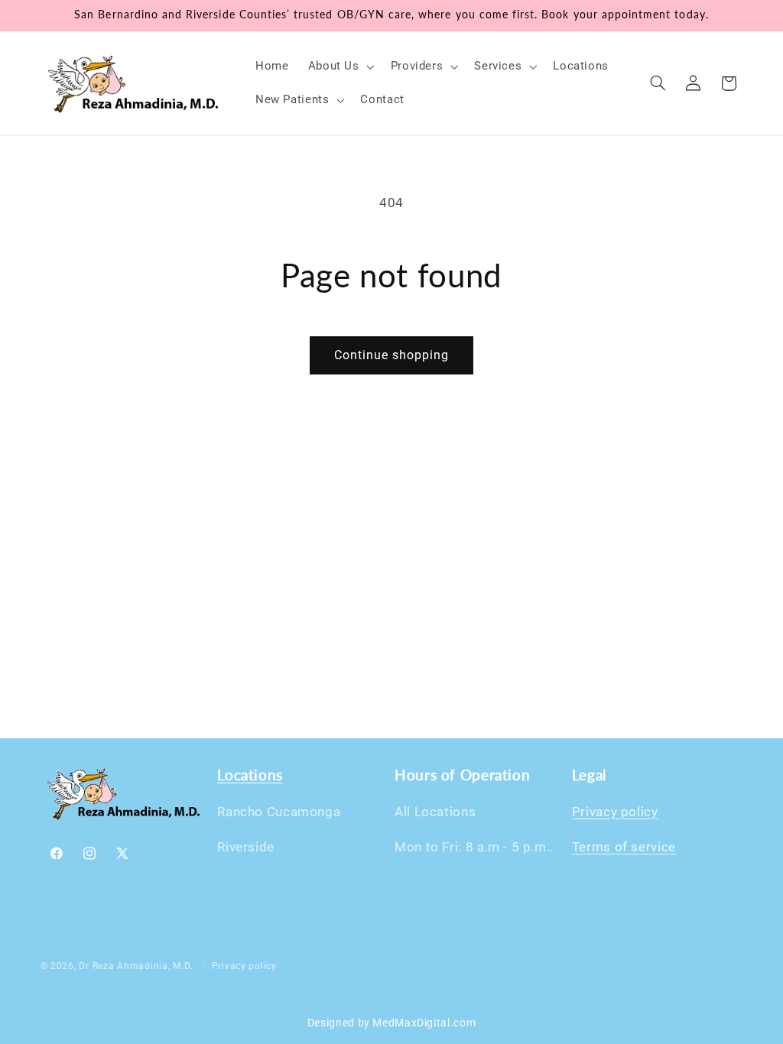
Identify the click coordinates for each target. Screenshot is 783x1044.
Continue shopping (392, 355)
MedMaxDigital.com (424, 1022)
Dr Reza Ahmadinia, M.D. (136, 966)
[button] (339, 66)
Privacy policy (615, 811)
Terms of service (624, 846)
